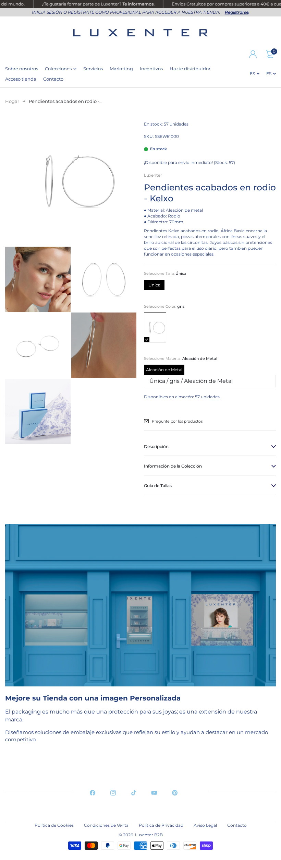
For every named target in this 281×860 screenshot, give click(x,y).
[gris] (155, 327)
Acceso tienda (20, 79)
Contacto (53, 79)
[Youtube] (154, 792)
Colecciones (58, 68)
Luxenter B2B (149, 834)
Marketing (121, 68)
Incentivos (151, 68)
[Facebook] (92, 792)
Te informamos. (131, 4)
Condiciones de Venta (106, 825)
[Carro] (270, 54)
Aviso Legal (205, 825)
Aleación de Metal (164, 369)
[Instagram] (113, 792)
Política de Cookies (54, 825)
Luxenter (153, 175)
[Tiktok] (133, 792)
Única (154, 284)
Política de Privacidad (161, 825)
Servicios (93, 68)
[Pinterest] (174, 792)
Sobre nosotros (21, 68)
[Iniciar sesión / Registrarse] (253, 54)
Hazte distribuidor (190, 68)
